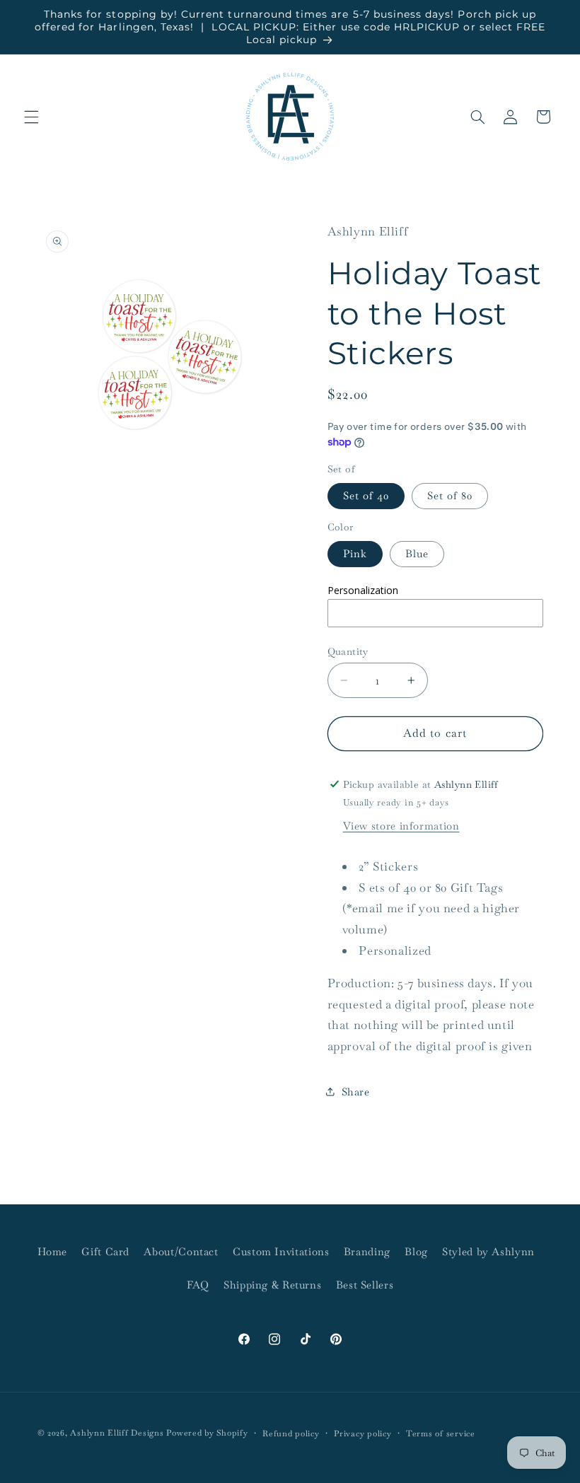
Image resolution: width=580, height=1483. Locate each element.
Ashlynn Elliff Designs (116, 1432)
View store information (401, 825)
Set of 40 (366, 495)
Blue (417, 553)
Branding (367, 1251)
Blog (416, 1251)
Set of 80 (449, 495)
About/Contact (181, 1251)
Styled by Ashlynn (488, 1251)
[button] (31, 116)
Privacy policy (362, 1433)
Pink (355, 553)
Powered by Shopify (207, 1432)
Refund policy (291, 1433)
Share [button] (356, 1091)
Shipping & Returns (272, 1284)
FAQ (198, 1284)
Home (52, 1251)
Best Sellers (365, 1284)
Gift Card (105, 1251)
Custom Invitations (281, 1251)
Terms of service (440, 1433)
